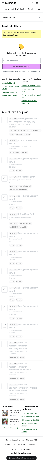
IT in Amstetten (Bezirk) (30, 420)
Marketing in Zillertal (9, 92)
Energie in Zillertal (8, 83)
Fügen (12, 152)
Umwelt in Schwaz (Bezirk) (31, 86)
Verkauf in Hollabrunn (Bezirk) (29, 425)
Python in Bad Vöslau (29, 413)
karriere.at (26, 409)
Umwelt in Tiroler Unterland (28, 90)
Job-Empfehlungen (18, 9)
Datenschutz (9, 445)
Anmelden (36, 3)
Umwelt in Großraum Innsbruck (29, 102)
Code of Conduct (32, 445)
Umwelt (5, 26)
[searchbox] (21, 17)
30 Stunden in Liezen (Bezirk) (29, 430)
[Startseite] (11, 3)
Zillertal (17, 26)
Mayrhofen (14, 186)
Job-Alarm (32, 9)
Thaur (23, 130)
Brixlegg (38, 130)
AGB (35, 440)
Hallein (17, 152)
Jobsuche (5, 9)
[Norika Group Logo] (21, 453)
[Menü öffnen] (2, 3)
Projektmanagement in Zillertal (10, 87)
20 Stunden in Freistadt (30, 417)
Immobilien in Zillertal (9, 96)
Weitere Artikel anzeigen (10, 428)
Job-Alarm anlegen (22, 67)
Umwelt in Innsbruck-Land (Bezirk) (31, 96)
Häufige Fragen (11, 440)
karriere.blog (7, 406)
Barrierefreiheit (20, 445)
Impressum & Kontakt (25, 440)
